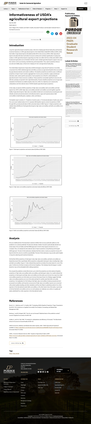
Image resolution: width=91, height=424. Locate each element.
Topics (13, 9)
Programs (48, 9)
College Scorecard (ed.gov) (55, 417)
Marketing (23, 403)
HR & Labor (23, 392)
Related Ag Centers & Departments (11, 392)
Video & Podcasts (37, 9)
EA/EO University (27, 417)
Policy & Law (24, 406)
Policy (10, 353)
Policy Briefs (16, 353)
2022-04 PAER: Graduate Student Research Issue (72, 45)
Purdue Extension (7, 389)
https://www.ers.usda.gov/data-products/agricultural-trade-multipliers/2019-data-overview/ (33, 335)
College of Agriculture (8, 386)
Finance (22, 390)
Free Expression (45, 417)
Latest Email (57, 382)
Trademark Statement (58, 416)
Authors (6, 9)
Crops (22, 382)
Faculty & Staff (58, 387)
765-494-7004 (24, 372)
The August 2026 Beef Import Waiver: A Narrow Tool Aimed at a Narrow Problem (73, 65)
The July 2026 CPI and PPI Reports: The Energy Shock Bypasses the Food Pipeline (73, 85)
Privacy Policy (65, 417)
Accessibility (20, 417)
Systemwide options (60, 370)
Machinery (23, 398)
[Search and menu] (85, 3)
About (55, 9)
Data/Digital (23, 385)
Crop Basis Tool (41, 382)
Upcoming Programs (59, 385)
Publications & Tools (23, 9)
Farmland (23, 387)
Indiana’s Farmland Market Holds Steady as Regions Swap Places (74, 103)
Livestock (23, 395)
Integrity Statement (36, 417)
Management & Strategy (26, 400)
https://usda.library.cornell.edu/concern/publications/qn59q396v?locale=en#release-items (38, 327)
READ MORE (68, 80)
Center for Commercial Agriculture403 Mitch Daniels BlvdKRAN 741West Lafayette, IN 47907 (28, 366)
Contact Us (57, 390)
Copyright (30, 416)
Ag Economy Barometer (43, 385)
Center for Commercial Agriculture (30, 3)
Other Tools (40, 387)
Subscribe (80, 8)
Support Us (64, 9)
